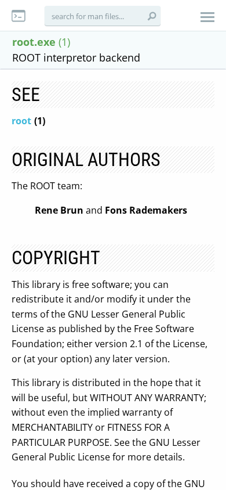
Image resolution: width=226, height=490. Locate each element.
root (21, 120)
